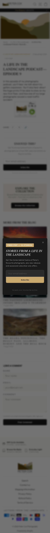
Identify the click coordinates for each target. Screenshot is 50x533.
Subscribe (25, 280)
